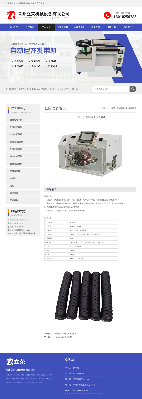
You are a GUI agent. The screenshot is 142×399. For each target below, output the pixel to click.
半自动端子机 (16, 156)
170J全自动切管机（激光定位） (64, 334)
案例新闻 (95, 27)
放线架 (13, 178)
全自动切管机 (63, 89)
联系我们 (128, 27)
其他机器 (14, 193)
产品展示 (46, 27)
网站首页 (14, 27)
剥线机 (44, 89)
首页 (113, 108)
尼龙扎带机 (63, 27)
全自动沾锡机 (16, 127)
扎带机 (52, 89)
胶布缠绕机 (15, 171)
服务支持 (112, 27)
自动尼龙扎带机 (17, 142)
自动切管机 (79, 27)
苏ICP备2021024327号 (82, 390)
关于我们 (30, 27)
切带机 (75, 89)
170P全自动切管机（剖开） (62, 337)
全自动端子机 (33, 89)
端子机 (21, 89)
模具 (12, 186)
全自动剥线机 (16, 149)
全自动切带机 (16, 164)
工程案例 (14, 200)
